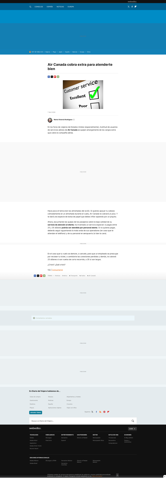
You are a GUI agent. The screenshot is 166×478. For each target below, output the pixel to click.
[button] (64, 119)
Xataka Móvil (33, 440)
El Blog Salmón (128, 437)
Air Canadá (92, 275)
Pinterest (104, 411)
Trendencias (112, 437)
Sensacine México (66, 460)
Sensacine (64, 437)
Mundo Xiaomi (34, 448)
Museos (50, 396)
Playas (32, 407)
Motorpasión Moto (98, 440)
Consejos (39, 7)
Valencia (74, 52)
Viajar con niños (71, 407)
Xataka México (34, 460)
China (88, 52)
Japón (60, 52)
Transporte (74, 275)
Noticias (60, 7)
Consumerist (57, 270)
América (64, 275)
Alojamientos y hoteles (74, 396)
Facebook (132, 6)
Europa (71, 7)
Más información (97, 476)
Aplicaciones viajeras (54, 407)
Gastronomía (34, 400)
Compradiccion (113, 443)
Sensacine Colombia (64, 464)
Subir (131, 429)
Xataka (32, 437)
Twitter (128, 6)
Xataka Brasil (33, 463)
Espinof (63, 440)
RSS (100, 411)
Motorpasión (96, 437)
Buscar (133, 421)
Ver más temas (35, 412)
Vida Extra (49, 440)
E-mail (58, 77)
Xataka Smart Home (36, 446)
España (50, 7)
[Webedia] (132, 1)
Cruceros (69, 404)
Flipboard (135, 6)
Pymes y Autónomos (127, 441)
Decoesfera (112, 440)
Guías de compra (35, 396)
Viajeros (47, 52)
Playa (54, 52)
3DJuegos (49, 437)
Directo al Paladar (82, 437)
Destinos (32, 404)
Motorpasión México (96, 461)
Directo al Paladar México (82, 461)
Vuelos (83, 275)
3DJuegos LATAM (51, 460)
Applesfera (33, 443)
